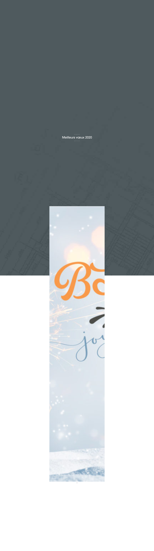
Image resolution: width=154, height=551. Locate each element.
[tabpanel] (77, 344)
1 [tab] (77, 483)
